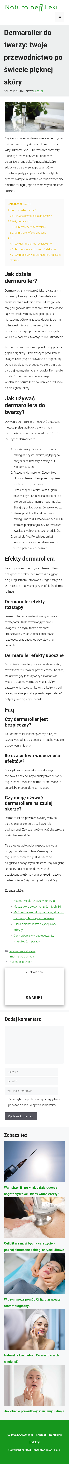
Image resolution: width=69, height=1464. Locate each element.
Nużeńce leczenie (20, 961)
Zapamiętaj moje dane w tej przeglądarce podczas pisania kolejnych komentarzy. (34, 1102)
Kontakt (41, 1435)
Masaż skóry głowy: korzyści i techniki (37, 906)
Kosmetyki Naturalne (22, 951)
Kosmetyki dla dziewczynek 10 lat (34, 900)
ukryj (26, 204)
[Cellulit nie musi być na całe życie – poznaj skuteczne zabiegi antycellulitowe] (34, 1218)
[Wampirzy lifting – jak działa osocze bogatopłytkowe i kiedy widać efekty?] (34, 1162)
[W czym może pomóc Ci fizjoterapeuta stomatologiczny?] (34, 1274)
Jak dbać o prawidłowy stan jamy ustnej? (34, 1411)
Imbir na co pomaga (21, 956)
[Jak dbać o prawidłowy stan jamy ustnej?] (34, 1386)
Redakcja (34, 1442)
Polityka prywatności (19, 1435)
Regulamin (56, 1435)
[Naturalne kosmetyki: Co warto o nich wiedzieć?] (34, 1330)
